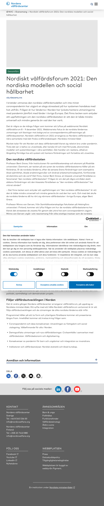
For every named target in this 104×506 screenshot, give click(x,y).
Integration (48, 427)
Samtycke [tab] (18, 226)
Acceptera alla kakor (85, 285)
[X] (24, 377)
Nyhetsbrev (12, 463)
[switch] (39, 274)
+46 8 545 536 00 (18, 418)
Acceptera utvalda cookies (52, 285)
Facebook (11, 454)
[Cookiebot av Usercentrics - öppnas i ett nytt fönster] (90, 219)
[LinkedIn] (9, 377)
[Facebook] (17, 377)
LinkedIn (10, 460)
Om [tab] (86, 226)
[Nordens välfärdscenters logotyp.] (17, 6)
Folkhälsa (47, 415)
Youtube (10, 457)
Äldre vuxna (48, 424)
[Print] (39, 377)
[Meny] (96, 4)
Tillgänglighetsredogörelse (55, 460)
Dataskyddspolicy (51, 457)
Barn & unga (48, 412)
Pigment (57, 468)
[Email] (32, 377)
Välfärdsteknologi (51, 421)
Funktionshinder (50, 418)
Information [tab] (52, 226)
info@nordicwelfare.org (18, 421)
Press (45, 454)
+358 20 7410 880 (19, 432)
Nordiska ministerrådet (61, 487)
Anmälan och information (23, 360)
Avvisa (19, 285)
